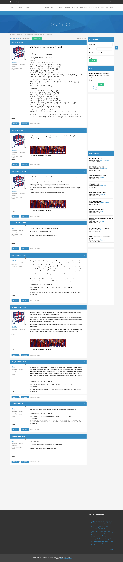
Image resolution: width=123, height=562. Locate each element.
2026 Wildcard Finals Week (97, 175)
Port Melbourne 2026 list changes (99, 228)
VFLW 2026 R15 (94, 184)
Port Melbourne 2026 (95, 158)
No (91, 80)
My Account (100, 7)
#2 (84, 130)
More (111, 549)
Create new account (95, 53)
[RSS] (22, 2)
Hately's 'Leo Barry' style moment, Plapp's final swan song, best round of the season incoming (102, 533)
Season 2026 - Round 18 (96, 209)
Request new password (96, 58)
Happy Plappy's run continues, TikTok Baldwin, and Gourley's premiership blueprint (101, 523)
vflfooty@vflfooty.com (66, 558)
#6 (84, 307)
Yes (92, 78)
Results (95, 89)
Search (67, 7)
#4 (84, 223)
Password (92, 49)
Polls (91, 7)
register (18, 38)
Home (47, 7)
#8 (84, 404)
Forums (75, 7)
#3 (84, 171)
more (111, 245)
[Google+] (16, 2)
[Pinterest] (19, 2)
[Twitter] (14, 2)
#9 (84, 436)
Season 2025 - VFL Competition (43, 34)
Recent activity (57, 7)
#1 (84, 42)
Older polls (96, 87)
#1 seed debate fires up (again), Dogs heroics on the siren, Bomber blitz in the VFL (102, 543)
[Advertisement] (101, 122)
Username (92, 44)
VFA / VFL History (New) (27, 34)
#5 (84, 255)
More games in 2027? (96, 201)
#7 (84, 362)
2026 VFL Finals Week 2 (96, 167)
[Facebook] (11, 2)
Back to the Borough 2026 (97, 192)
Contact (109, 7)
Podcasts (83, 7)
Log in (12, 38)
